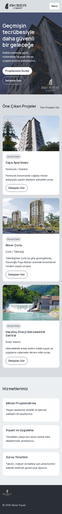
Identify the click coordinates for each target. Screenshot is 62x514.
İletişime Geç (13, 80)
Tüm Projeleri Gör (50, 107)
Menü (54, 6)
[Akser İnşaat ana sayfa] (16, 6)
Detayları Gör (16, 187)
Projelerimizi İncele (17, 70)
